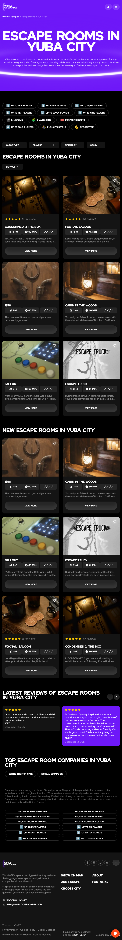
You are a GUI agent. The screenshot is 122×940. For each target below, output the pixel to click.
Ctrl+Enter (80, 934)
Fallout (11, 384)
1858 (8, 305)
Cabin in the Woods (81, 305)
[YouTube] (107, 863)
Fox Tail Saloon (78, 227)
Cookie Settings (46, 929)
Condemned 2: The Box (22, 227)
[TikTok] (101, 863)
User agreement (42, 934)
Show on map (72, 875)
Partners (100, 881)
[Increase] (53, 145)
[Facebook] (87, 863)
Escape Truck (76, 384)
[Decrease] (45, 145)
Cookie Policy (27, 929)
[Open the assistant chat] (115, 933)
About (97, 875)
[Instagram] (94, 863)
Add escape (70, 881)
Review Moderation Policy (16, 934)
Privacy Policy (10, 929)
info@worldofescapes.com (24, 904)
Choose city (71, 888)
